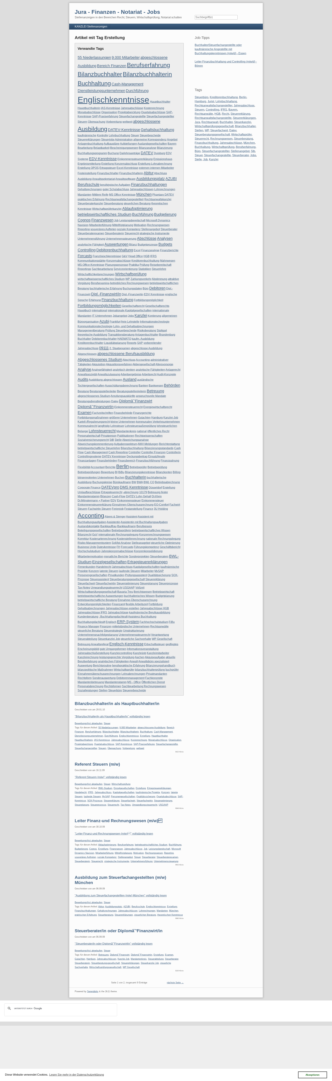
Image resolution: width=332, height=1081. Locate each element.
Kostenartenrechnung (103, 538)
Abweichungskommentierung (95, 444)
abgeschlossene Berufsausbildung (126, 353)
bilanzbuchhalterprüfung (150, 669)
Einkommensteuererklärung (95, 504)
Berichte (110, 467)
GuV (95, 534)
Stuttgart (162, 330)
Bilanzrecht (84, 534)
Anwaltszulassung (109, 374)
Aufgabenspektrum (125, 444)
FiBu (172, 622)
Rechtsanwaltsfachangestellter (213, 105)
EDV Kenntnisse (154, 294)
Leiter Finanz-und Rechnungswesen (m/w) (118, 820)
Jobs (131, 315)
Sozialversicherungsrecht (93, 439)
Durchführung (137, 90)
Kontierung (154, 315)
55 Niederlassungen (94, 57)
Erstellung (145, 736)
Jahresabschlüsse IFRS (92, 612)
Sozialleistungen (88, 690)
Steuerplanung (149, 583)
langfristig (104, 425)
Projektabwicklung (129, 112)
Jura (197, 122)
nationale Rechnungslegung (163, 538)
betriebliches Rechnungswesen (129, 283)
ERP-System (128, 621)
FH (118, 547)
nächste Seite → (175, 982)
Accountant (98, 467)
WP (127, 279)
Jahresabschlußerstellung (93, 653)
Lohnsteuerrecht (102, 431)
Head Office (135, 256)
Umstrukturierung (133, 630)
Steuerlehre (159, 268)
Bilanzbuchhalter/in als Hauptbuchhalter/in (117, 703)
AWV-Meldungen (148, 444)
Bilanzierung (165, 147)
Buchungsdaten (132, 288)
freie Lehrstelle (130, 321)
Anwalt (133, 661)
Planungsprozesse (116, 264)
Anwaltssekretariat (103, 178)
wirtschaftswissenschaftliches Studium (101, 279)
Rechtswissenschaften (149, 435)
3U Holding (161, 508)
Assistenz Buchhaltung (142, 616)
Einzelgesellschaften (109, 562)
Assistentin (113, 522)
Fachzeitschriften (102, 412)
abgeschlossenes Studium (94, 395)
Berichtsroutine (102, 665)
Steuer (135, 135)
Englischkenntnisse (113, 99)
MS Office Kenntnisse (122, 194)
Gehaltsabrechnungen (91, 608)
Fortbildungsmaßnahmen (93, 417)
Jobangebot (120, 315)
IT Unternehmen (102, 315)
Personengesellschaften (92, 575)
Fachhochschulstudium (154, 622)
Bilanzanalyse (147, 147)
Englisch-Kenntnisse (126, 644)
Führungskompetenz (146, 547)
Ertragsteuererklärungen (147, 562)
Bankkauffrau (108, 526)
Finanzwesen (102, 220)
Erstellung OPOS (88, 167)
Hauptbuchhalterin (89, 108)
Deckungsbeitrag (137, 456)
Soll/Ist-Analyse (121, 542)
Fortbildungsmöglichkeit (148, 300)
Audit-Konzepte (166, 374)
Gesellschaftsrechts (157, 305)
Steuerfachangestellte (132, 116)
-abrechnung (131, 492)
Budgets (165, 244)
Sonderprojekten (139, 556)
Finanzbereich (126, 460)
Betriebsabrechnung (167, 482)
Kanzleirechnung (88, 657)
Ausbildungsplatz (150, 178)
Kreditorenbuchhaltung (145, 260)
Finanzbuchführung (148, 460)
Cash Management (96, 452)
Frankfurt (115, 321)
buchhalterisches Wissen (139, 595)
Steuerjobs (107, 139)
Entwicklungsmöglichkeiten (94, 604)
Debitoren (157, 288)
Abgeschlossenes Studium (100, 359)
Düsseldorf (155, 487)
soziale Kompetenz (129, 229)
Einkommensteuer (152, 500)
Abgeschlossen (87, 353)
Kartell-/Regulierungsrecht (94, 421)
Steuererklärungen (89, 139)
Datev (114, 401)
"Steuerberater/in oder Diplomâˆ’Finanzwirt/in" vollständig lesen (114, 943)
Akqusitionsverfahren (119, 364)
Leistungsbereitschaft (132, 220)
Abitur (149, 173)
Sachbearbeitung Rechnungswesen (144, 686)
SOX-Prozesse (94, 800)
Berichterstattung (169, 444)
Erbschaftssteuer (154, 644)
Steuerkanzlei (242, 122)
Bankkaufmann (126, 526)
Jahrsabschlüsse (118, 612)
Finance (148, 508)
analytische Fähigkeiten (150, 369)
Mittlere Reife (100, 194)
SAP (140, 342)
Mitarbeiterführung (100, 225)
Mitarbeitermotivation (90, 556)
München (144, 194)
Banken (143, 385)
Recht (225, 113)
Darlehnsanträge (129, 153)
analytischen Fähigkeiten (113, 661)
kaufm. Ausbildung (143, 338)
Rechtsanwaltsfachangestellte (213, 117)
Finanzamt (118, 604)
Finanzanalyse (150, 250)
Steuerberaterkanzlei (90, 203)
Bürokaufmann (122, 482)
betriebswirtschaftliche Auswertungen (100, 595)
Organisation (109, 112)
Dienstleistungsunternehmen (101, 90)
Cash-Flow (118, 496)
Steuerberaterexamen (91, 233)
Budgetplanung (164, 595)
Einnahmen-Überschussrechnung (133, 504)
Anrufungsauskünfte (123, 395)
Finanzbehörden (107, 460)
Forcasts (85, 256)
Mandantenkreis (126, 431)
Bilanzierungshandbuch (160, 665)
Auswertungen (116, 244)
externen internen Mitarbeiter (156, 167)
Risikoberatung (146, 330)
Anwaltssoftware (125, 178)
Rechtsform (85, 677)
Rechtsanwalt (209, 122)
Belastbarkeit (101, 147)
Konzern (94, 571)
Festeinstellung (87, 173)
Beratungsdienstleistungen (94, 401)
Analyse (84, 369)
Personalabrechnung (90, 686)
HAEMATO (124, 338)
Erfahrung (95, 300)
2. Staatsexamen (119, 348)
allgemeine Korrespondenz (150, 139)
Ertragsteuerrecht (111, 492)
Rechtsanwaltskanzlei (157, 199)
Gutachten (144, 417)
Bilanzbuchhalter (100, 74)
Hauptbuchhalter (160, 101)
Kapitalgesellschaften (146, 566)
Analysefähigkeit (102, 369)
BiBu (121, 472)
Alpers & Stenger (115, 516)
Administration (124, 139)
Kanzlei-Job (170, 417)
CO (152, 482)
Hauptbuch (84, 310)
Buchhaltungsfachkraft (91, 622)
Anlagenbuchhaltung (90, 143)
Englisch (111, 622)
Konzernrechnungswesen (155, 534)
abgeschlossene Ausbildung (151, 727)
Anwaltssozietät (87, 374)
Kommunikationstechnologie (95, 326)
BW (134, 482)
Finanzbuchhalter (108, 173)
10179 (143, 492)
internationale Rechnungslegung (118, 534)
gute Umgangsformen (113, 648)
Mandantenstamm (116, 682)
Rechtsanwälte (159, 626)
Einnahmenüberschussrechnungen (99, 673)
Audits (83, 379)
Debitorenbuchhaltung (114, 250)
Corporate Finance (89, 487)
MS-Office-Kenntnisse (91, 264)
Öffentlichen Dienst (153, 682)
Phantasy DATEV (163, 194)
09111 (104, 348)
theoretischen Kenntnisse (170, 915)
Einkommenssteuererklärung (135, 159)
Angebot (172, 139)
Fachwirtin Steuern (99, 508)
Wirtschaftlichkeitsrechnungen (96, 274)
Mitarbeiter (147, 571)
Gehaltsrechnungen (90, 189)
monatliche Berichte (116, 556)
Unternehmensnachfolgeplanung (98, 634)
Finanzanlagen (87, 460)
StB (111, 439)
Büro (146, 288)
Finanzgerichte (142, 412)
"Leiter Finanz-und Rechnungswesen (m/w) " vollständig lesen (114, 833)
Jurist (211, 101)
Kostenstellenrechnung (131, 538)
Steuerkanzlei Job (109, 638)
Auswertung (85, 665)
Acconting (91, 515)
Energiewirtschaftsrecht (157, 407)
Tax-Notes (84, 587)
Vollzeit (139, 587)
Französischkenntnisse (107, 256)
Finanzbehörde (123, 412)
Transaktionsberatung (121, 334)
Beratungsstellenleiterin (131, 391)
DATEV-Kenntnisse (124, 130)
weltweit (127, 121)
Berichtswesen (143, 591)
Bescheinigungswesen (124, 147)
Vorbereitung (114, 121)
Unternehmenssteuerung (121, 238)
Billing (177, 472)
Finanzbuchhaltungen (149, 184)
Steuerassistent (99, 579)
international (99, 310)
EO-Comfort (161, 504)
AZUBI (171, 178)
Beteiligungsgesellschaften (94, 530)
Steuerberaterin (114, 233)
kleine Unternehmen (122, 421)
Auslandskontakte (89, 526)
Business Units (87, 547)
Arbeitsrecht (149, 374)
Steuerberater (169, 229)
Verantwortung (160, 634)
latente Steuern (109, 571)
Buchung (113, 153)
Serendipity (92, 991)
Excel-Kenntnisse (127, 167)
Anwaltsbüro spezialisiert (153, 661)
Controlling (87, 250)
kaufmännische (87, 135)
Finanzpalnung (170, 460)
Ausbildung (92, 128)
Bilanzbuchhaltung (132, 448)
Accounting (143, 359)
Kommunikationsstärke (92, 260)
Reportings (84, 268)
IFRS (153, 256)
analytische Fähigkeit (91, 244)
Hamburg (157, 417)
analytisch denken (124, 369)
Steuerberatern (159, 556)
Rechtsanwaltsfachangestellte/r (124, 199)
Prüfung (144, 264)
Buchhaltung (94, 83)
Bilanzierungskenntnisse (140, 472)
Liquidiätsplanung (115, 342)
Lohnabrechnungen (133, 673)
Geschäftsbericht (170, 547)
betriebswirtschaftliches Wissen (151, 530)
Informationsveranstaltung (143, 648)
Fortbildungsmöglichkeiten (99, 305)
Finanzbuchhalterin (131, 173)
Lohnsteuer (117, 425)
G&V (125, 256)
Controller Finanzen (153, 452)
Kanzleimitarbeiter (158, 653)
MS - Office (134, 682)
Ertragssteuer (107, 167)
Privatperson (109, 435)
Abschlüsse (146, 238)
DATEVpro (110, 487)
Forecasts (127, 547)
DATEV (147, 153)
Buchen (119, 477)
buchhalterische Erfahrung (106, 288)
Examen (84, 412)
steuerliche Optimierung (165, 542)
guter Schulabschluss (116, 189)
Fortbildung (156, 604)
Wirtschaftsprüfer (124, 669)
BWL (146, 482)
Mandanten (84, 194)
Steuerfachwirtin (106, 583)
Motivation (140, 225)
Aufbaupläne (111, 143)
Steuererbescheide (134, 690)
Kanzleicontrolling (121, 653)
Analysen (165, 238)
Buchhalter (84, 338)
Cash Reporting (118, 452)
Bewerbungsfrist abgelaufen (88, 723)
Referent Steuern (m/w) (97, 764)
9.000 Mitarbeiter (126, 57)
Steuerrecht (132, 233)
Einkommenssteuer (129, 500)
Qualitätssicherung (159, 575)
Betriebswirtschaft (163, 591)
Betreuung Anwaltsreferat (93, 644)
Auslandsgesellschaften (152, 143)
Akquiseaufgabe (155, 657)
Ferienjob (118, 508)
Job (116, 220)
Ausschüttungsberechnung (121, 385)
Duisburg (159, 153)
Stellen (103, 690)
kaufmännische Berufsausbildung (149, 612)
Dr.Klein (157, 496)
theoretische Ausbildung (92, 334)
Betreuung (155, 391)
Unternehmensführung (91, 238)
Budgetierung (165, 214)
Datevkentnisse (106, 547)
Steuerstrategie (113, 630)
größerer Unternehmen (123, 417)
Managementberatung (91, 330)
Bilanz (133, 244)
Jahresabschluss (122, 566)
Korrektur (83, 538)
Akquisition (98, 364)
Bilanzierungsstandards (158, 448)
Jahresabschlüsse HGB (154, 608)
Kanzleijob (139, 653)
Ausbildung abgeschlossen (105, 379)
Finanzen (106, 626)
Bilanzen (105, 496)
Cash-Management (127, 84)
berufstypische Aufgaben (115, 184)
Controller (134, 452)
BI (116, 472)
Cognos (84, 220)
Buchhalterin (135, 477)
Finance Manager (88, 626)
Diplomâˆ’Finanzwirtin (96, 407)
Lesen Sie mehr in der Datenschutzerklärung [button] (76, 1074)
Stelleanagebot (141, 542)
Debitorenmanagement (130, 677)
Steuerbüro (115, 690)
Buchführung (142, 214)
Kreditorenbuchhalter (90, 342)
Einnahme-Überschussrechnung (137, 600)
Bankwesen (156, 385)
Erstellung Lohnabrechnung (155, 163)
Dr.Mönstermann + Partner (94, 500)
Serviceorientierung (126, 268)
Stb (253, 151)
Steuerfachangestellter (160, 116)
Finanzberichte (169, 250)
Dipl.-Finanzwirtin (132, 294)
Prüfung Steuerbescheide (121, 330)
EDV (113, 500)
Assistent (131, 516)
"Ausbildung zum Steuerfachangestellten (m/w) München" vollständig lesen (121, 895)
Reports (131, 342)
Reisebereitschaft (160, 264)
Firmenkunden (86, 566)
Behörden (172, 385)
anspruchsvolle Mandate (151, 395)
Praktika (134, 264)
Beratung (83, 391)
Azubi (104, 321)
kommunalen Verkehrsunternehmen (158, 421)
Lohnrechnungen (164, 189)
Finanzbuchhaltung (117, 300)
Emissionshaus (162, 159)
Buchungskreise (102, 482)
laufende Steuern (129, 571)
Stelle (118, 439)
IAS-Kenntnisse (110, 108)
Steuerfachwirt (86, 583)
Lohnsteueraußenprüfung (140, 425)
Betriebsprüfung (157, 467)
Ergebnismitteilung (89, 163)
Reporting (84, 229)
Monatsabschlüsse (89, 112)
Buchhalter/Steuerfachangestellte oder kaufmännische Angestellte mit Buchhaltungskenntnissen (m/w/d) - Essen (220, 49)
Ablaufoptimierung (137, 208)
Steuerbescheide (150, 135)
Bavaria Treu (125, 591)
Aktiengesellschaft (143, 364)
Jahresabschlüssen (142, 189)
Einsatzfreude (156, 456)
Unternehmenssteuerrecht (134, 634)
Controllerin (173, 452)
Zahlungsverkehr (141, 279)
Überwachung (96, 121)
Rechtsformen (112, 686)
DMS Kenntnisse (134, 487)
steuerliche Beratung (90, 630)
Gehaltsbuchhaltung (157, 130)
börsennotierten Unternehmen (96, 477)
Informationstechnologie (154, 321)
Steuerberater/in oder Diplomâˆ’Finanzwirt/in (119, 930)
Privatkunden (116, 575)
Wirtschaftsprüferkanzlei (107, 208)
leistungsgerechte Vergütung (116, 657)
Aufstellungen (128, 143)
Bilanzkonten (164, 472)
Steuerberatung (113, 203)
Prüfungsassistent (136, 575)
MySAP (159, 571)
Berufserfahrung (148, 65)
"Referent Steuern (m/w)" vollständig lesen (101, 777)
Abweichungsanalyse (135, 439)
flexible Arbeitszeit (137, 604)
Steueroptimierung (128, 583)
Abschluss (129, 359)
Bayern (172, 143)
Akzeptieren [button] (313, 1074)
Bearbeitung (85, 147)
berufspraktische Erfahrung (128, 665)
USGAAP (129, 587)
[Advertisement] (104, 1050)
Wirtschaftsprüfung (130, 274)
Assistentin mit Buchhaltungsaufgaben (144, 522)
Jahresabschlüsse (132, 108)
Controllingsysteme (89, 456)
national (142, 431)
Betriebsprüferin (121, 530)
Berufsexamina (100, 283)
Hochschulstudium (89, 551)
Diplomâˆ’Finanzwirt (135, 401)
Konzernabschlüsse (118, 260)
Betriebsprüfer (138, 467)
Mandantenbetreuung (91, 682)
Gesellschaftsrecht (133, 305)
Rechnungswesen (158, 225)
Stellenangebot (150, 229)
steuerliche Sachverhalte (136, 638)
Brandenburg (167, 334)
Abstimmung (159, 279)
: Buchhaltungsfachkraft (113, 616)
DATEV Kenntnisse (114, 456)
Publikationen (125, 435)
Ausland (129, 379)
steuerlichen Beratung (137, 203)
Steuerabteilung (87, 638)
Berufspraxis (144, 526)
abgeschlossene (146, 121)
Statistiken (144, 268)
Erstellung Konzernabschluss (119, 163)
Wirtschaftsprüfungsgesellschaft (97, 591)
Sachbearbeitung (102, 268)
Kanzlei (141, 315)
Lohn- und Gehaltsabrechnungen (133, 326)
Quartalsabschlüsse (153, 112)
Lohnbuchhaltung (119, 135)
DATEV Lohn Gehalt (138, 496)
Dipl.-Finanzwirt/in (106, 294)
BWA (140, 482)
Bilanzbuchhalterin (147, 74)
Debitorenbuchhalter (104, 338)
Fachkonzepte (154, 677)
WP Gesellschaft (162, 638)
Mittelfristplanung (122, 225)
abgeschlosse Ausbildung (146, 348)
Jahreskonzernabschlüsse (117, 551)
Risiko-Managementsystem (94, 542)
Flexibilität (84, 467)
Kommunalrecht (87, 425)
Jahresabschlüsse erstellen (122, 608)
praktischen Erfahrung (91, 199)
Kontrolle (102, 135)
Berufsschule (88, 184)
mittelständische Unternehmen (131, 626)
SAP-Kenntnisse (124, 744)
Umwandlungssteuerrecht (106, 587)
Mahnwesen (167, 260)
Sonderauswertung (104, 677)
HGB (147, 256)
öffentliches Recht (158, 431)
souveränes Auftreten (103, 229)
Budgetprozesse (148, 244)
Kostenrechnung (154, 108)
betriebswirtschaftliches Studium (104, 214)
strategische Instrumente (154, 233)
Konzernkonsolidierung (148, 551)
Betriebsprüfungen (89, 472)
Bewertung (107, 472)
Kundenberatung (88, 616)
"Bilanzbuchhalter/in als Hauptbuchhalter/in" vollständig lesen (112, 716)
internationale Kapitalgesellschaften (130, 310)
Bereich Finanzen (111, 66)
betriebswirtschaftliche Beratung (97, 600)
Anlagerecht (172, 369)
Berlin (122, 466)
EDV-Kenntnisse (103, 159)
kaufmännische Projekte (148, 792)
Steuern (82, 121)
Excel (137, 250)
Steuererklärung (155, 579)
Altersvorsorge (164, 364)
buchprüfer (172, 669)
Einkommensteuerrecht (128, 407)
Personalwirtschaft (89, 435)
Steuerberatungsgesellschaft (127, 579)
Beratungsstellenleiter (103, 391)
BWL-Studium (105, 788)
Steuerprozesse (168, 583)
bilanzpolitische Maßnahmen (95, 669)
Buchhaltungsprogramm (92, 153)
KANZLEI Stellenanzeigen (91, 26)
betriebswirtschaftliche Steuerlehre (99, 448)
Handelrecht (103, 566)
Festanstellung (133, 508)
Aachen (139, 657)
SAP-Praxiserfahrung (105, 116)
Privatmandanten (156, 673)
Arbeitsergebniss (131, 374)
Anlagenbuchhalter (146, 334)
